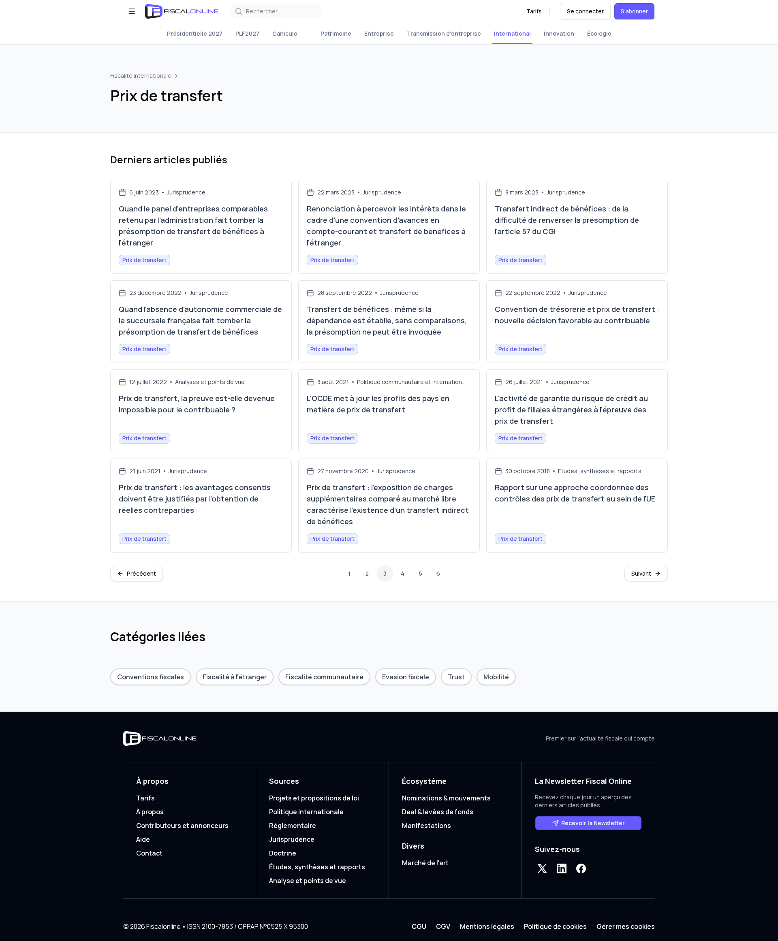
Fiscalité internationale (140, 75)
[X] (542, 868)
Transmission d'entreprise (444, 33)
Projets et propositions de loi (314, 798)
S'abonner (634, 11)
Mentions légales (487, 926)
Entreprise (379, 33)
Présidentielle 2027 (194, 33)
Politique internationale (306, 811)
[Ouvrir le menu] (131, 11)
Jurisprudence (291, 839)
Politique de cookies (555, 926)
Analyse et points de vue (307, 880)
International (512, 33)
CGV (443, 926)
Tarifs (534, 11)
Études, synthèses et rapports (317, 866)
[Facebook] (581, 868)
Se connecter (585, 11)
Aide (143, 839)
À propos (150, 811)
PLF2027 (247, 33)
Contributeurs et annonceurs (182, 825)
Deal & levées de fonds (437, 811)
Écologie (599, 33)
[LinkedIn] (561, 868)
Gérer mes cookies (625, 926)
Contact (149, 853)
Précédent (141, 573)
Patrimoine (336, 33)
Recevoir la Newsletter (593, 823)
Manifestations (426, 825)
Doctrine (282, 853)
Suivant (641, 573)
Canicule (284, 33)
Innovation (559, 33)
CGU (419, 926)
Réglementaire (292, 825)
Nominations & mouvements (446, 798)
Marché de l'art (425, 862)
